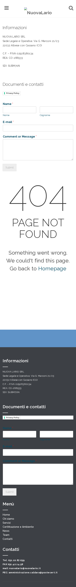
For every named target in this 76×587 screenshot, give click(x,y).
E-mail (8, 122)
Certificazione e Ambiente (18, 526)
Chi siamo (8, 518)
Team (6, 534)
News (6, 530)
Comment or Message (20, 136)
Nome (6, 115)
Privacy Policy (12, 93)
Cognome (45, 115)
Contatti (8, 539)
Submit (9, 167)
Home (6, 514)
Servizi (7, 522)
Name (8, 104)
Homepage (52, 268)
